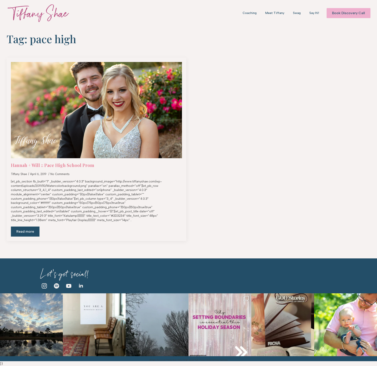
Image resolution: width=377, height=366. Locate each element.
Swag (297, 13)
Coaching (250, 13)
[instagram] (44, 286)
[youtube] (69, 286)
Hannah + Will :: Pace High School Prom (52, 165)
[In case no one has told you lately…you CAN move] (94, 324)
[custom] (56, 286)
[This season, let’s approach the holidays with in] (219, 324)
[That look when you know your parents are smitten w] (345, 324)
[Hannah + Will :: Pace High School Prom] (96, 110)
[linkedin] (81, 286)
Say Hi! (314, 13)
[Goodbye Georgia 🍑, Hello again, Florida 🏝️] (31, 324)
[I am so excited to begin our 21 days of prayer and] (282, 324)
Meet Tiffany (274, 13)
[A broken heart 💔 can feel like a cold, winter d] (157, 324)
